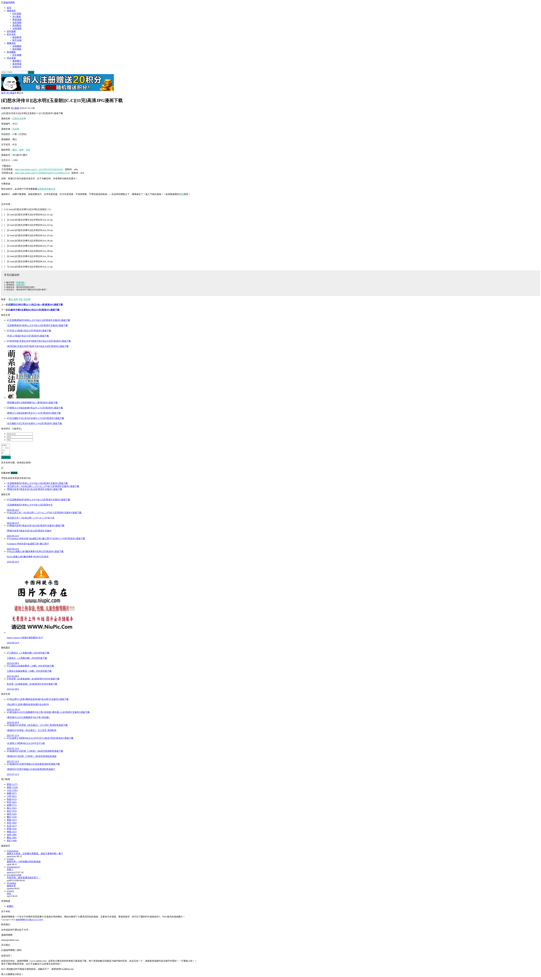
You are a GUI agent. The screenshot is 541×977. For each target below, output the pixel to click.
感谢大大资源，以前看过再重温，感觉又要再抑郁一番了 (35, 853)
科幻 (12, 811)
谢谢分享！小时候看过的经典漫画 (24, 861)
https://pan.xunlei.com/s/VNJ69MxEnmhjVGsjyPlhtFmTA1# (42, 173)
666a (9, 893)
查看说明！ (21, 285)
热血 (12, 799)
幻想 (14, 118)
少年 (12, 796)
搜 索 (31, 72)
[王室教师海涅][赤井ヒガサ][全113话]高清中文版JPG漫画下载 (37, 483)
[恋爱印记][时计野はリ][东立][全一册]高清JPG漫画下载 (35, 304)
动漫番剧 (16, 46)
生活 (12, 826)
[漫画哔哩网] (8, 2)
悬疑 (12, 820)
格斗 (12, 808)
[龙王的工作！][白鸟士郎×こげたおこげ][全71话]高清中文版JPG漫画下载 (43, 486)
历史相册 (16, 55)
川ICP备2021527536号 (34, 920)
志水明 (15, 129)
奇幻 (12, 840)
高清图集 (11, 52)
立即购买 (41, 189)
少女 (12, 790)
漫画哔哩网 (20, 920)
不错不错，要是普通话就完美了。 (24, 877)
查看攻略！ (21, 282)
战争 (21, 150)
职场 (12, 829)
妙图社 (10, 906)
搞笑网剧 (16, 49)
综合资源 (11, 58)
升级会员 (50, 189)
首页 (9, 7)
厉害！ (10, 869)
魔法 (14, 150)
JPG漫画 (16, 16)
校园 (12, 793)
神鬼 (12, 832)
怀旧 (12, 802)
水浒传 (20, 118)
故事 (12, 805)
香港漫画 (16, 19)
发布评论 (6, 457)
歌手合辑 (16, 40)
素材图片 (16, 61)
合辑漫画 (16, 28)
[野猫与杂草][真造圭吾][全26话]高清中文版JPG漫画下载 (34, 489)
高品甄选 (16, 25)
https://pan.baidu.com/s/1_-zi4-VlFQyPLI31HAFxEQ (39, 169)
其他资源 (16, 64)
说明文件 (16, 67)
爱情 (12, 784)
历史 (28, 150)
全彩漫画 (16, 22)
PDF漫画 (16, 13)
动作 (12, 834)
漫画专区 (11, 10)
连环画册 (11, 31)
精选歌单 (16, 37)
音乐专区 (11, 34)
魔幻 (12, 817)
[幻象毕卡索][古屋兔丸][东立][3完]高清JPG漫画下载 (33, 310)
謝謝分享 (11, 885)
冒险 (181, 194)
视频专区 (11, 43)
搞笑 (12, 814)
